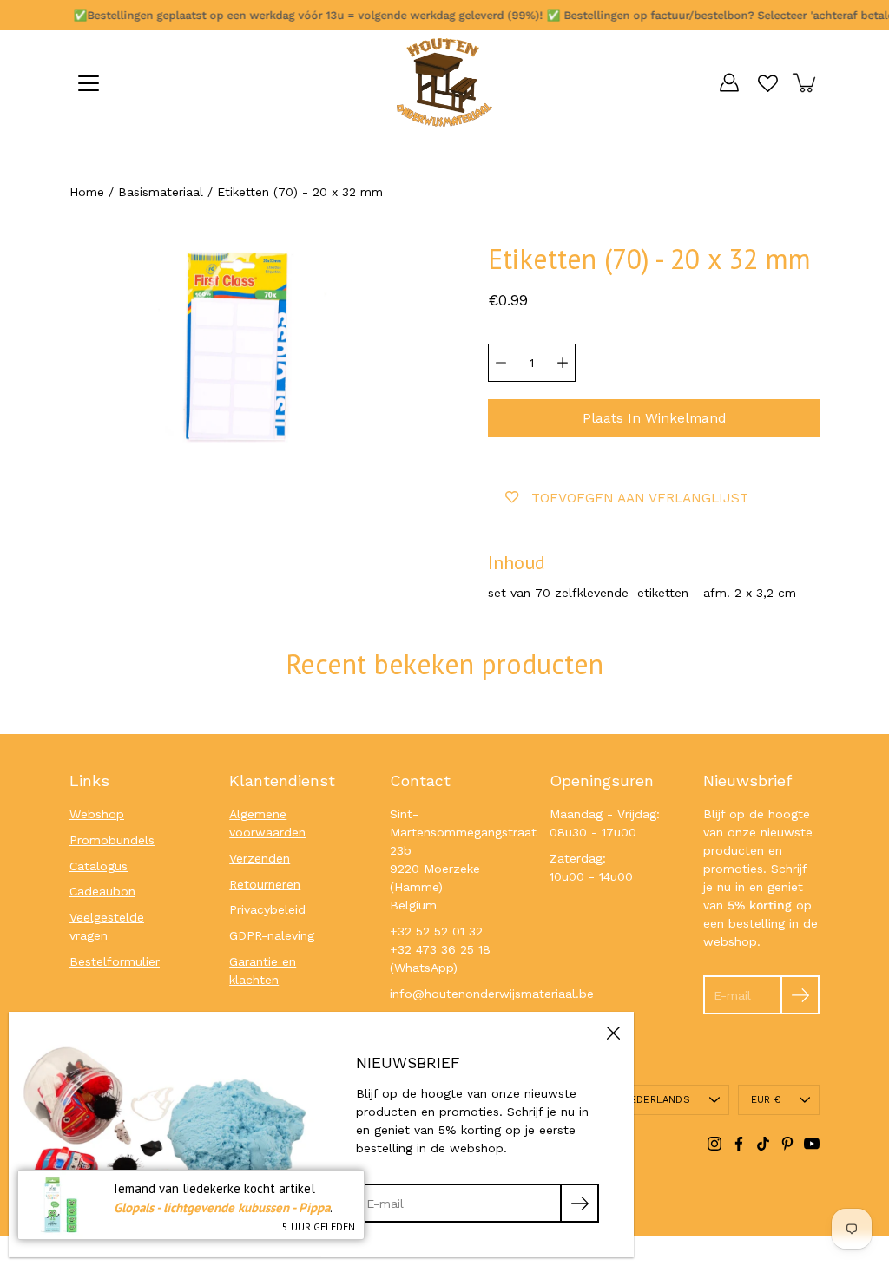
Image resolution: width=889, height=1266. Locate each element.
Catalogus (98, 866)
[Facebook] (739, 1144)
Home (86, 192)
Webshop (96, 814)
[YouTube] (812, 1144)
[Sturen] (800, 994)
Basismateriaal (160, 192)
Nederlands (656, 1099)
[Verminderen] (501, 363)
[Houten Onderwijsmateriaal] (444, 82)
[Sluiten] (613, 1032)
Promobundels (112, 840)
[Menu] (88, 83)
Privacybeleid (267, 909)
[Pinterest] (787, 1144)
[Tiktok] (763, 1144)
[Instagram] (714, 1144)
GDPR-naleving (271, 935)
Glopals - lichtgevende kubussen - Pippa (222, 1207)
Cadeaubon (102, 891)
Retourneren (264, 884)
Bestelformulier (114, 961)
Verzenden (259, 858)
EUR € (765, 1099)
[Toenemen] (563, 363)
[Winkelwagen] (806, 82)
